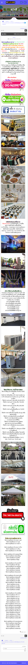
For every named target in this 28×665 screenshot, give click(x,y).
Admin (14, 37)
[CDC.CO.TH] (10, 2)
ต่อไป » (25, 28)
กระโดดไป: (24, 646)
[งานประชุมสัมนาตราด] (13, 90)
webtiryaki (24, 663)
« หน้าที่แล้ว (22, 28)
